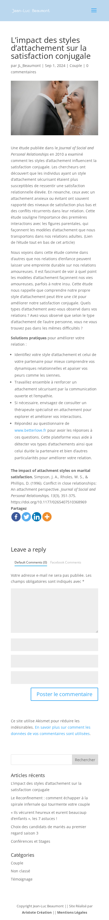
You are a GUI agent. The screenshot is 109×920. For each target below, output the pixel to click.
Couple (76, 65)
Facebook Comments (65, 562)
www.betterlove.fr (30, 430)
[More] (47, 516)
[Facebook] (16, 516)
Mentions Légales (72, 912)
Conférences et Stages (30, 841)
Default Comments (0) (31, 562)
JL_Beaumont (29, 65)
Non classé (20, 870)
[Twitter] (26, 516)
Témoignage (22, 879)
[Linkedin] (36, 516)
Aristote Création (37, 912)
